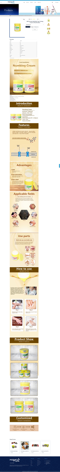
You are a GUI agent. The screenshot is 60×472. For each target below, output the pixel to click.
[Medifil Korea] (11, 2)
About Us (27, 2)
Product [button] (31, 2)
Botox (37, 465)
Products (12, 15)
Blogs (35, 2)
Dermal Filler (38, 464)
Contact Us (39, 2)
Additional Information (28, 24)
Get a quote (57, 2)
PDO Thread (38, 460)
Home (24, 2)
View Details (12, 452)
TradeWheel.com (36, 471)
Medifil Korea (29, 471)
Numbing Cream (15, 15)
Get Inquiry (35, 29)
